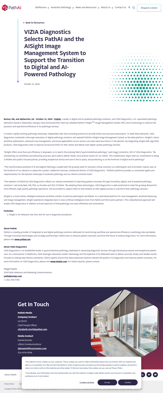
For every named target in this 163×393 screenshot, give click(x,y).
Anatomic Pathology (61, 8)
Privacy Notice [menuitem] (9, 384)
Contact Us (120, 8)
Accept (107, 382)
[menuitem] (41, 8)
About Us (105, 8)
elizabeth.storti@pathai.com (32, 329)
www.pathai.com (22, 240)
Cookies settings (87, 382)
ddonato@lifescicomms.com (32, 349)
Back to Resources (35, 23)
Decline (128, 382)
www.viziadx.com (58, 262)
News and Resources (86, 8)
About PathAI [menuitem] (10, 375)
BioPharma (40, 8)
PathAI (57, 119)
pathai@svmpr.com (13, 276)
